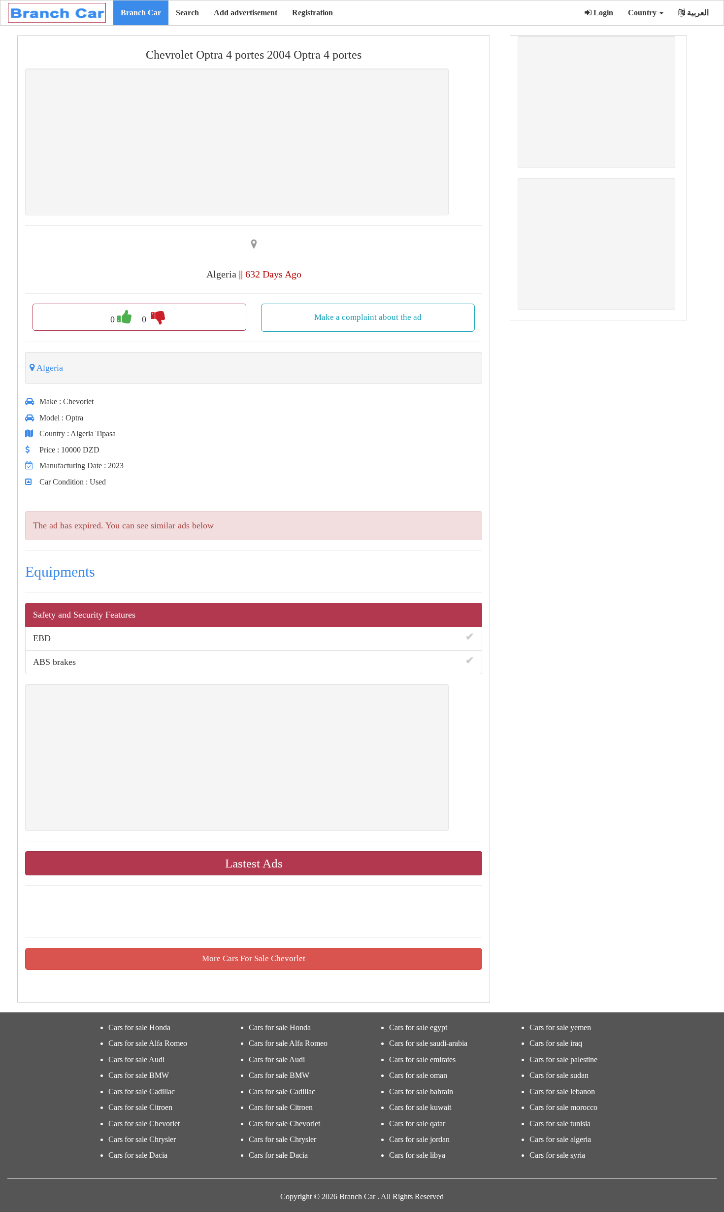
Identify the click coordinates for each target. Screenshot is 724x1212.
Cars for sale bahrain (421, 1091)
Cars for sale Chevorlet (144, 1123)
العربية (697, 12)
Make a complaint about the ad (368, 317)
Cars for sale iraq (555, 1043)
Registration (312, 12)
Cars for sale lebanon (562, 1091)
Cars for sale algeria (560, 1139)
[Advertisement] (237, 142)
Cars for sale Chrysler (142, 1139)
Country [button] (643, 12)
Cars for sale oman (418, 1075)
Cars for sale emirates (422, 1059)
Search (187, 12)
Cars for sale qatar (417, 1123)
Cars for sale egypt (418, 1027)
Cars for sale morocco (563, 1107)
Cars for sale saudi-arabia (428, 1043)
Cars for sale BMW (138, 1075)
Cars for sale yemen (560, 1027)
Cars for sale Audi (136, 1059)
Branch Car (141, 12)
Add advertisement (245, 12)
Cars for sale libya (417, 1155)
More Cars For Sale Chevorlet (253, 958)
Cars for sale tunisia (560, 1123)
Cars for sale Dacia (137, 1155)
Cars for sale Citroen (140, 1107)
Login (602, 12)
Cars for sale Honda (139, 1027)
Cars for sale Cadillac (141, 1091)
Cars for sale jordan (419, 1139)
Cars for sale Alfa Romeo (147, 1043)
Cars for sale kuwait (420, 1107)
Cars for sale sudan (559, 1075)
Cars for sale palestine (563, 1059)
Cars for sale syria (557, 1155)
